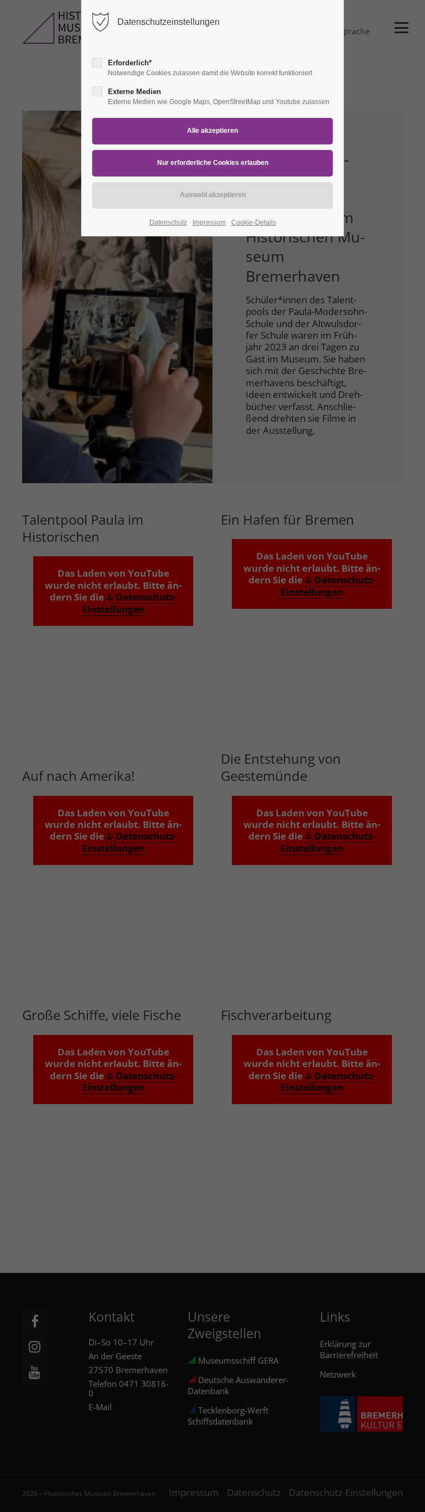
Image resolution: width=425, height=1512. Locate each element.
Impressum (209, 222)
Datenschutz (168, 222)
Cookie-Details (253, 222)
